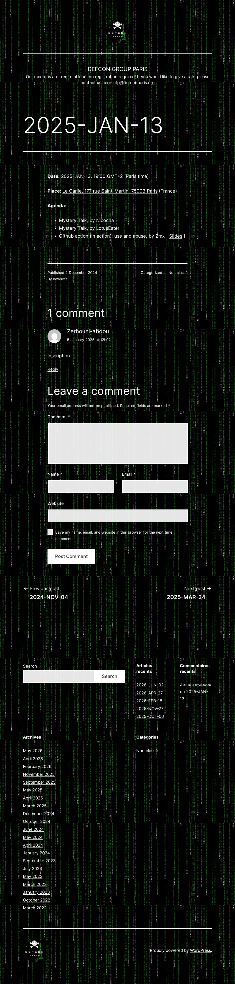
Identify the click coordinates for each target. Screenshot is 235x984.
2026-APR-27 (149, 693)
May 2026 (32, 750)
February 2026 (37, 766)
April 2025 (33, 798)
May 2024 (33, 837)
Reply (53, 369)
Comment (59, 416)
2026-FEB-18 (149, 700)
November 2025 (39, 774)
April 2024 (33, 845)
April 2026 (33, 758)
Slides (175, 236)
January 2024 (36, 852)
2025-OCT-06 (150, 716)
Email (128, 474)
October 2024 (36, 821)
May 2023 (32, 876)
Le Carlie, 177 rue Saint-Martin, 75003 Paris (109, 191)
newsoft (60, 279)
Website (56, 503)
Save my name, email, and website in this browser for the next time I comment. (114, 535)
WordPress (200, 950)
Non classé (177, 272)
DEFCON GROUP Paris (118, 69)
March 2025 (35, 805)
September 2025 (39, 782)
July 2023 (32, 868)
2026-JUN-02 (150, 685)
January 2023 (36, 892)
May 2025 (32, 790)
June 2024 (33, 829)
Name (55, 474)
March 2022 (35, 907)
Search (30, 666)
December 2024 (38, 813)
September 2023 (39, 860)
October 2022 (36, 900)
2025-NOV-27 (149, 708)
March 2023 (35, 884)
